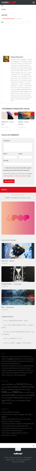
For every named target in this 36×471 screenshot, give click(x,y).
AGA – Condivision (7, 307)
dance (15, 387)
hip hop (27, 389)
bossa (14, 384)
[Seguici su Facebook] (24, 189)
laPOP (29, 392)
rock (8, 400)
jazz (21, 392)
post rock (4, 398)
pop (33, 394)
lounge (32, 392)
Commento (7, 141)
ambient (3, 384)
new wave (10, 395)
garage (10, 389)
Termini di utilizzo (20, 176)
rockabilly (13, 400)
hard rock (21, 389)
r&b (23, 398)
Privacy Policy (9, 176)
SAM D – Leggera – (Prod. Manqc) (21, 343)
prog (8, 398)
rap (26, 398)
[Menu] (33, 2)
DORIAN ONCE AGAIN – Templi (18, 321)
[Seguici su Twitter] (30, 189)
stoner (3, 403)
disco (20, 387)
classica (30, 384)
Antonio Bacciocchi (9, 18)
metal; (3, 395)
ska (17, 400)
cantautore (22, 383)
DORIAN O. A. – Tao (16, 338)
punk (20, 397)
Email (21, 154)
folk (32, 387)
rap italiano (30, 398)
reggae (3, 400)
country (3, 387)
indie (4, 392)
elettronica (26, 386)
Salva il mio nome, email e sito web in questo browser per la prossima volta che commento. (17, 169)
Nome (5, 154)
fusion (6, 389)
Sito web (5, 160)
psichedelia (14, 398)
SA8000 (10, 359)
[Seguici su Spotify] (33, 189)
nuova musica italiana (23, 395)
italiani (16, 392)
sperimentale (26, 400)
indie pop (9, 392)
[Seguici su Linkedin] (27, 189)
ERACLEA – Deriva (7, 261)
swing (7, 403)
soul (19, 400)
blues (11, 384)
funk (3, 389)
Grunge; (15, 389)
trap (10, 403)
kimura (24, 392)
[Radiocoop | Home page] (11, 2)
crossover (9, 387)
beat (7, 384)
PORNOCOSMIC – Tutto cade (11, 284)
